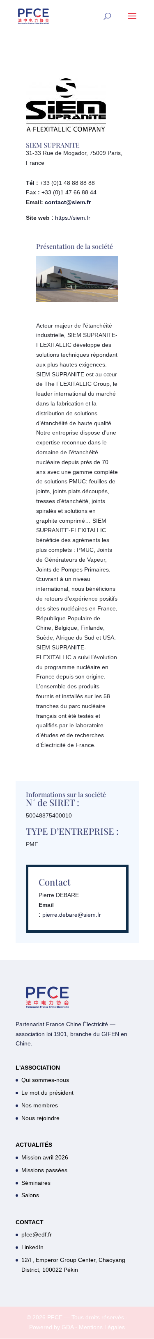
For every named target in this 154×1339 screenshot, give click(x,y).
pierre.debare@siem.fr (71, 914)
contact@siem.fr (68, 202)
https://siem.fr (72, 217)
